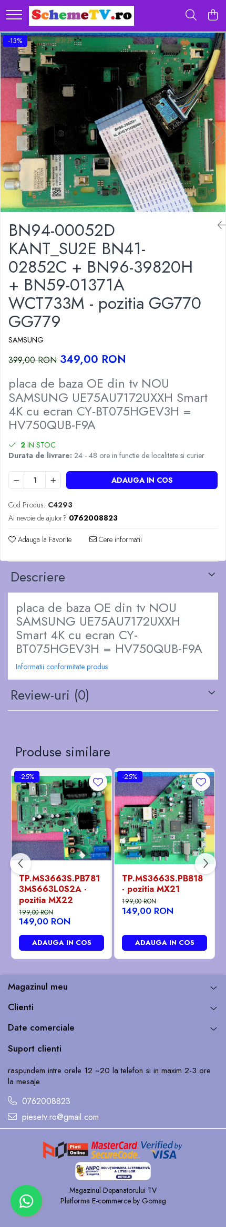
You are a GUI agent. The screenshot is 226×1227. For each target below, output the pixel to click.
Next (217, 133)
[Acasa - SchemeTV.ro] (81, 16)
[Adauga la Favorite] (98, 782)
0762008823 (44, 1101)
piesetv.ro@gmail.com (59, 1117)
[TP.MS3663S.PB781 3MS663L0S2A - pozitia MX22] (61, 818)
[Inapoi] (217, 225)
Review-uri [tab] (50, 695)
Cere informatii (119, 539)
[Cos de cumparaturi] (212, 15)
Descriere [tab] (38, 577)
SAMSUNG (26, 340)
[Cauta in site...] (191, 15)
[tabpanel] (113, 122)
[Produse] (14, 15)
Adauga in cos (142, 480)
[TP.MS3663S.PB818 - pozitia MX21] (164, 818)
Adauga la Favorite (43, 539)
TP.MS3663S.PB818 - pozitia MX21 (162, 885)
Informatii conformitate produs (62, 666)
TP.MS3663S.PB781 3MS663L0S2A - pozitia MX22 (59, 890)
